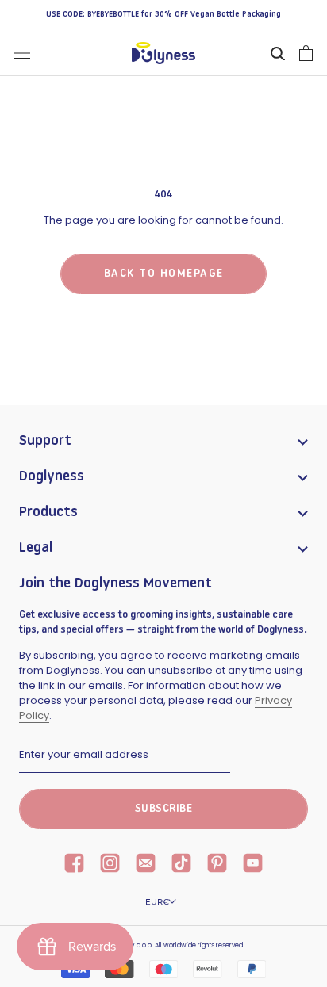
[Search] (278, 52)
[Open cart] (306, 53)
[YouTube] (253, 865)
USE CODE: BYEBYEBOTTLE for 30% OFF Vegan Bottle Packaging (163, 14)
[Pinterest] (217, 865)
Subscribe (164, 809)
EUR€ (157, 902)
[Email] (146, 865)
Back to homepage (164, 274)
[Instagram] (110, 865)
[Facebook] (74, 865)
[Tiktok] (181, 865)
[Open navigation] (22, 53)
